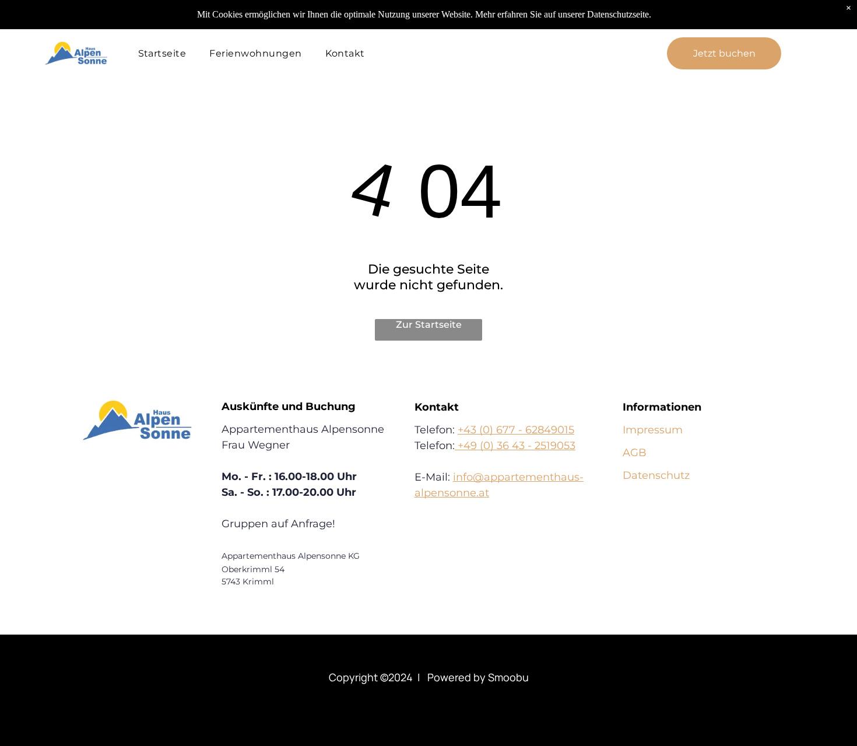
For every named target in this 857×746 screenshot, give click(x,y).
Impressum (653, 429)
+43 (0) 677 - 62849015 (516, 429)
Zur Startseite (429, 324)
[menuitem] (162, 53)
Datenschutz (656, 475)
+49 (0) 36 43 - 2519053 (515, 445)
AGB (635, 452)
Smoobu (508, 677)
